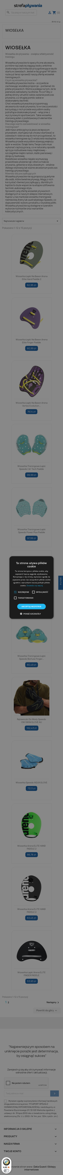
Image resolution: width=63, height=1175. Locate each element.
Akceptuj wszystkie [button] (31, 606)
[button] (15, 592)
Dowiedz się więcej (35, 585)
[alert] (31, 587)
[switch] (6, 1170)
